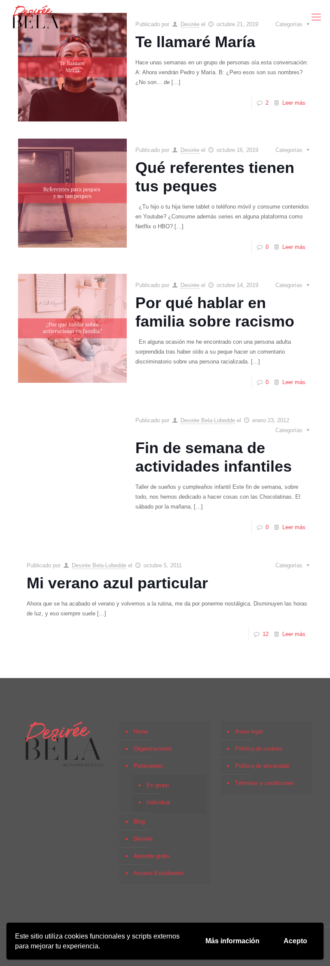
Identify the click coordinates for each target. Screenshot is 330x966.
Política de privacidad (262, 766)
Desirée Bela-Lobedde (207, 420)
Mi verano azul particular (117, 583)
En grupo (158, 785)
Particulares (148, 766)
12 (266, 634)
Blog (139, 821)
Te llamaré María (195, 42)
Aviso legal (249, 731)
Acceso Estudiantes (159, 873)
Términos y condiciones (264, 783)
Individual (158, 802)
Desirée (189, 150)
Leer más (294, 103)
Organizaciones (153, 748)
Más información (232, 941)
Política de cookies (259, 748)
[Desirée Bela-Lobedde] (36, 17)
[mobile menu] (316, 17)
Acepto (295, 941)
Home (141, 731)
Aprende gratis (152, 856)
